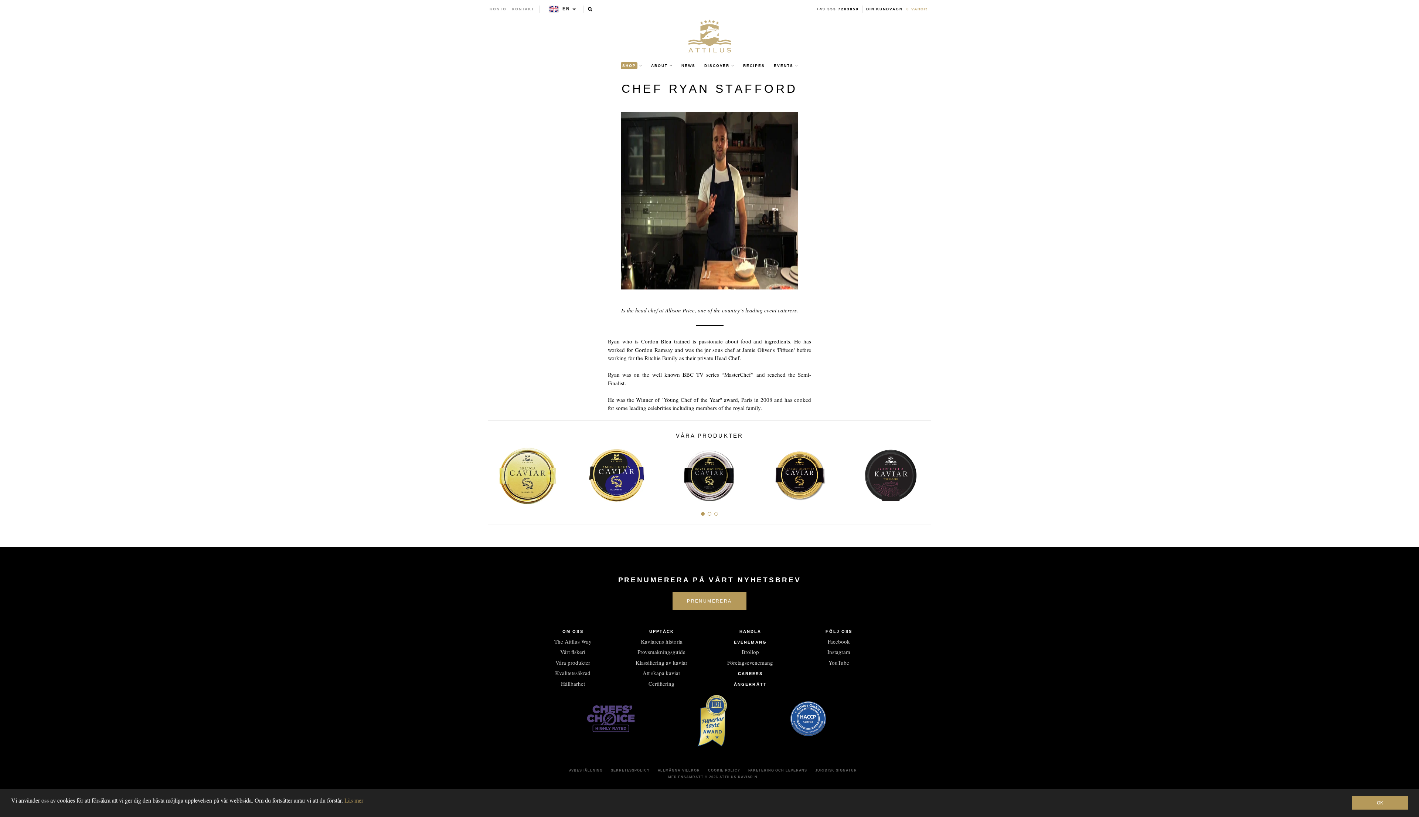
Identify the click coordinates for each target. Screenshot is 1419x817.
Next (923, 473)
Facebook (839, 641)
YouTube (838, 662)
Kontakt (523, 9)
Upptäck (661, 631)
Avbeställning (586, 770)
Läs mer (353, 800)
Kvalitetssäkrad (573, 673)
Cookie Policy (724, 770)
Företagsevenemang (750, 662)
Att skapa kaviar (661, 673)
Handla (750, 631)
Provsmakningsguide (661, 651)
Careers (750, 673)
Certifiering (661, 683)
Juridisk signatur (836, 770)
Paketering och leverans (777, 770)
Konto (498, 9)
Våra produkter (572, 662)
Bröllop (750, 651)
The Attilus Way (573, 641)
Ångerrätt (750, 684)
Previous (496, 473)
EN (566, 8)
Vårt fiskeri (572, 651)
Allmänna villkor (679, 770)
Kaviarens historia (662, 641)
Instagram (838, 651)
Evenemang (750, 642)
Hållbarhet (573, 683)
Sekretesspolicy (630, 770)
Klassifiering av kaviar (661, 662)
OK (1380, 803)
